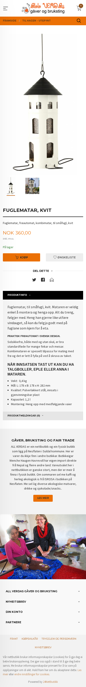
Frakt (14, 638)
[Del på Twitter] (34, 280)
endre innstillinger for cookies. (32, 674)
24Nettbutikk (50, 682)
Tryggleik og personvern (59, 638)
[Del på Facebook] (43, 280)
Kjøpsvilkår (30, 638)
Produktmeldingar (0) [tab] (23, 415)
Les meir (43, 498)
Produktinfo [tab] (17, 295)
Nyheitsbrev (43, 647)
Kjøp (24, 257)
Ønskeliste (66, 257)
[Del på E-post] (51, 280)
